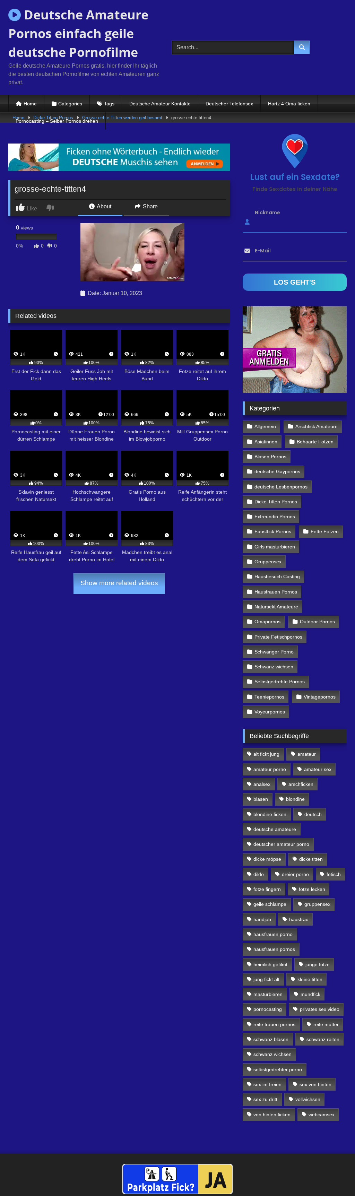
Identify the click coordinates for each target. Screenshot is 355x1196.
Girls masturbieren (274, 546)
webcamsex (322, 1114)
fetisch (334, 874)
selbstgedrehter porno (277, 1069)
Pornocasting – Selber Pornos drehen (57, 121)
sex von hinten (315, 1084)
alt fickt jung (266, 754)
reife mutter (326, 1024)
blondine (295, 799)
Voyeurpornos (269, 711)
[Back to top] (333, 1175)
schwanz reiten (322, 1039)
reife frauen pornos (274, 1024)
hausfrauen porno (273, 934)
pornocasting (267, 1009)
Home (30, 103)
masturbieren (268, 994)
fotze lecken (312, 889)
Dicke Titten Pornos (275, 501)
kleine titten (309, 979)
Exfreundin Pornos (274, 516)
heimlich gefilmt (270, 964)
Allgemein (265, 426)
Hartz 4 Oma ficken (289, 103)
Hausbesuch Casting (277, 576)
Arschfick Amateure (316, 426)
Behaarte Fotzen (315, 441)
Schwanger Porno (274, 652)
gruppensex (317, 904)
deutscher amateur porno (281, 844)
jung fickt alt (266, 979)
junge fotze (317, 964)
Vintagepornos (320, 697)
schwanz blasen (270, 1039)
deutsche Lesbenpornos (281, 486)
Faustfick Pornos (272, 531)
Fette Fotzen (325, 531)
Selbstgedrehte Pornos (279, 681)
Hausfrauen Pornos (275, 592)
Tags (109, 103)
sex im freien (267, 1084)
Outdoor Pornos (317, 621)
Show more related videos (119, 583)
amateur (306, 754)
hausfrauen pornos (274, 949)
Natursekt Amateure (276, 606)
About (103, 206)
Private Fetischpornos (278, 637)
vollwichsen (307, 1099)
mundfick (310, 994)
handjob (262, 919)
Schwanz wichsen (273, 666)
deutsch (313, 814)
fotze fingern (267, 889)
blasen (260, 799)
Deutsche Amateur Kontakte (160, 103)
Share (149, 206)
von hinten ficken (272, 1114)
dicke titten (311, 859)
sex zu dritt (265, 1099)
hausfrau (299, 919)
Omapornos (267, 621)
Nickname (267, 212)
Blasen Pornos (270, 456)
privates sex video (319, 1009)
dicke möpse (267, 859)
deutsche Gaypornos (277, 471)
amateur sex (317, 769)
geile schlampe (269, 904)
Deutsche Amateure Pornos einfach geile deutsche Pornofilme (78, 33)
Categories (70, 103)
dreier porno (295, 874)
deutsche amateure (274, 829)
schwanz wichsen (272, 1054)
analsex (261, 784)
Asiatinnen (265, 441)
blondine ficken (269, 814)
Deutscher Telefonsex (229, 103)
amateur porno (269, 769)
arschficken (300, 784)
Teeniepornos (269, 697)
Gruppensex (268, 561)
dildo (258, 874)
